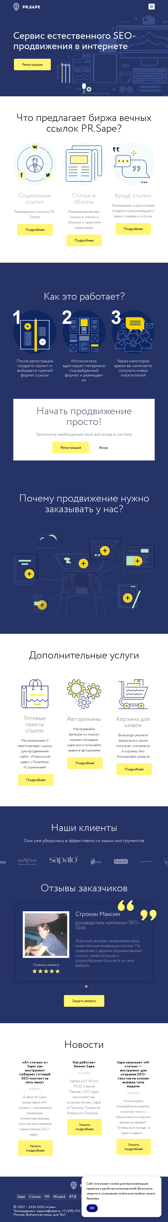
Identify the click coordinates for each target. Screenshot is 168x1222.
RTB (72, 1196)
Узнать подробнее (35, 1148)
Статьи (35, 1196)
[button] (77, 986)
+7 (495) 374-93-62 (76, 1211)
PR (47, 1196)
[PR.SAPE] (26, 7)
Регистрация (32, 64)
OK (92, 1208)
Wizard (59, 1196)
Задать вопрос (84, 1001)
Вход (65, 64)
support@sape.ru (48, 1211)
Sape (21, 1196)
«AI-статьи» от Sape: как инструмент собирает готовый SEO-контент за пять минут (34, 1072)
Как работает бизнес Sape (84, 1064)
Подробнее (34, 229)
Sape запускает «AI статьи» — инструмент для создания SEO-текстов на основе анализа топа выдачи (133, 1074)
